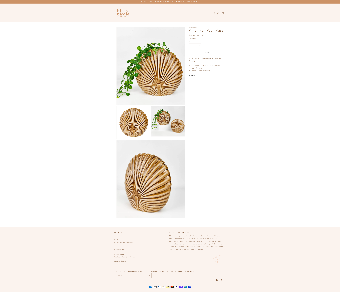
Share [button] (193, 75)
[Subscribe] (149, 275)
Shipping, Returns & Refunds (123, 242)
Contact (116, 239)
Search (116, 236)
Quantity (191, 42)
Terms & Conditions (120, 249)
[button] (214, 13)
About (116, 246)
